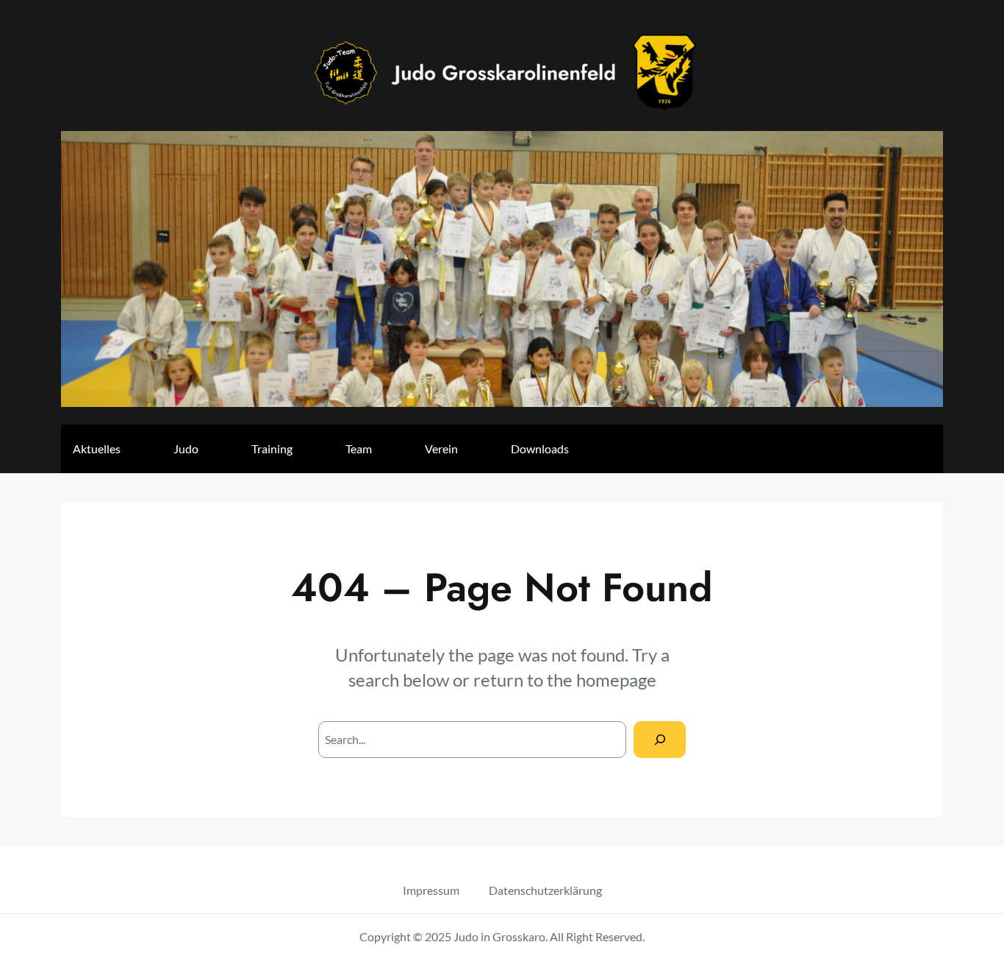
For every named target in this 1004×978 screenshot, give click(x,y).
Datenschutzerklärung (545, 890)
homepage (616, 679)
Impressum (431, 890)
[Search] (660, 739)
